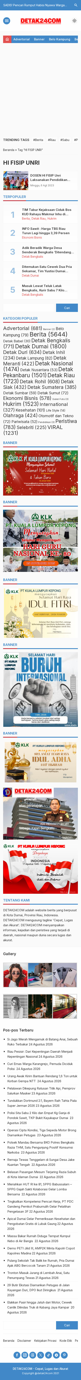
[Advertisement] (40, 89)
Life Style (55, 410)
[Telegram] (56, 1355)
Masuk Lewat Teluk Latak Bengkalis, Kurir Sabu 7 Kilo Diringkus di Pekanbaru (43, 290)
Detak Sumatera (51, 387)
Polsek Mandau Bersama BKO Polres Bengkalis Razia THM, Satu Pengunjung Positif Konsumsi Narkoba (40, 1147)
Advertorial (22, 39)
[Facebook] (17, 1355)
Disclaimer (24, 1340)
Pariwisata (24, 421)
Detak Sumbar (20, 393)
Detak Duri (22, 352)
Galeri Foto (60, 399)
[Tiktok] (48, 1355)
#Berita (38, 140)
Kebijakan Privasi (45, 1340)
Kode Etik (66, 1340)
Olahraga (20, 415)
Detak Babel (17, 341)
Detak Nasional (38, 366)
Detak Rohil (40, 381)
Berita (26, 218)
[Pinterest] (64, 1355)
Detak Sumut (53, 393)
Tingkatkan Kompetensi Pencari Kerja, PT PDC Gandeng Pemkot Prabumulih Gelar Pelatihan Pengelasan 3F (40, 1206)
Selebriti (32, 427)
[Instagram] (24, 1355)
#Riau (52, 140)
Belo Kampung (59, 39)
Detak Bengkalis (32, 256)
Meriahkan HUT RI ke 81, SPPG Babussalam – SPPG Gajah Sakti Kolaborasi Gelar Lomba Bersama (39, 1189)
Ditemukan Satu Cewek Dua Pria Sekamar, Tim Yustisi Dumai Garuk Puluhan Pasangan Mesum (47, 271)
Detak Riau (39, 218)
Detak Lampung (34, 358)
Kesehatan (30, 410)
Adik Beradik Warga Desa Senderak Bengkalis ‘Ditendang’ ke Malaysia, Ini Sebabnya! (47, 252)
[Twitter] (40, 1355)
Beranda (8, 1340)
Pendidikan (46, 422)
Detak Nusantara (39, 370)
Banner (39, 39)
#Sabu (64, 140)
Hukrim (52, 218)
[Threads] (32, 1355)
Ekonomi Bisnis (32, 237)
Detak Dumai (30, 275)
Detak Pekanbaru (38, 372)
